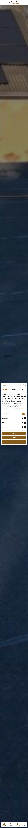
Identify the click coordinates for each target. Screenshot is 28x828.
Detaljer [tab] (14, 389)
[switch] (24, 418)
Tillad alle (14, 433)
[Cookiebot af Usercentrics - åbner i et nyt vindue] (18, 385)
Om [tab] (23, 389)
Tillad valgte (14, 437)
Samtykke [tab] (5, 389)
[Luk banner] (25, 385)
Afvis (14, 441)
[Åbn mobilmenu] (24, 823)
